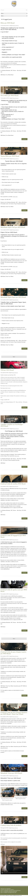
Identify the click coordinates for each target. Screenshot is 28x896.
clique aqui (3, 63)
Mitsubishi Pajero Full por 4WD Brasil (13, 227)
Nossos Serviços (16, 25)
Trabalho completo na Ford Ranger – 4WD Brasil (12, 425)
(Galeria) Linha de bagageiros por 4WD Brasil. (13, 536)
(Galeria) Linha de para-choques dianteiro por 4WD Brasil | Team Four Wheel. (14, 713)
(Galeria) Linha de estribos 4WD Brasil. (13, 484)
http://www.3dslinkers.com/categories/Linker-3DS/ (8, 892)
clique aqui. (15, 196)
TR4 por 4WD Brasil (7, 370)
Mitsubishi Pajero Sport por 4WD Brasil (13, 297)
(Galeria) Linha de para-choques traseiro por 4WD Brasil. (13, 652)
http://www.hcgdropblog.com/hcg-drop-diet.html (8, 891)
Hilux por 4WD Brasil (8, 23)
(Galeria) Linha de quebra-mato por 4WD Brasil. (14, 590)
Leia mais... (24, 78)
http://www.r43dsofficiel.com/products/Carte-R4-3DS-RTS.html (10, 890)
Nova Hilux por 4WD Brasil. (10, 95)
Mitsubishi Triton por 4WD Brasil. (11, 773)
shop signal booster (8, 889)
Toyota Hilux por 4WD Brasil (10, 156)
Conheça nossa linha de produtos (11, 825)
